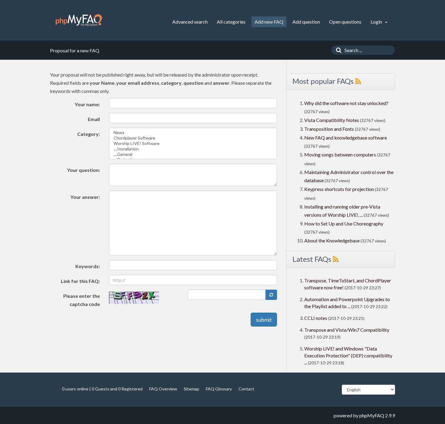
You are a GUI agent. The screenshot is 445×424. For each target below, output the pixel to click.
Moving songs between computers (340, 154)
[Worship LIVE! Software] (193, 143)
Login (377, 22)
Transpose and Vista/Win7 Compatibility (346, 330)
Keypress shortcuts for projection (339, 189)
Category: (88, 134)
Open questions (345, 22)
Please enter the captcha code (81, 300)
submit (264, 319)
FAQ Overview (163, 388)
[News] (193, 132)
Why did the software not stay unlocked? (346, 103)
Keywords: (87, 266)
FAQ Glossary (219, 388)
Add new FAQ (269, 22)
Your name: (87, 104)
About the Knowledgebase (332, 240)
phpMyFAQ (371, 415)
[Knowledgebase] (79, 20)
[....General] (193, 154)
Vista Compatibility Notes (331, 120)
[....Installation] (193, 149)
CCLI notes (315, 318)
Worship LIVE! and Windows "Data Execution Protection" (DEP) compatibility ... (348, 355)
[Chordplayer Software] (193, 138)
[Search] (337, 50)
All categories (231, 22)
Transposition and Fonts (329, 129)
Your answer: (85, 197)
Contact (246, 388)
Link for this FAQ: (80, 281)
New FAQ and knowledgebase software (345, 137)
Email (94, 119)
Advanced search (190, 22)
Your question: (83, 170)
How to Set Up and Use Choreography (343, 223)
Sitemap (191, 388)
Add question (306, 22)
